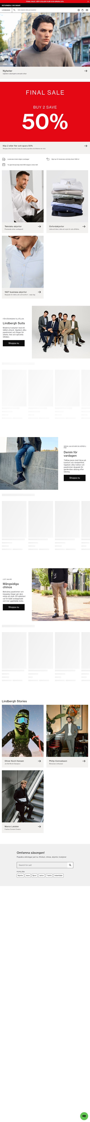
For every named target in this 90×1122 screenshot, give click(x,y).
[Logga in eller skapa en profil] (78, 10)
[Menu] (87, 10)
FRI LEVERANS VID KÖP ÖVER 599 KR (15, 5)
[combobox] (45, 865)
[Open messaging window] (84, 1116)
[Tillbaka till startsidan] (6, 10)
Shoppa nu (13, 343)
